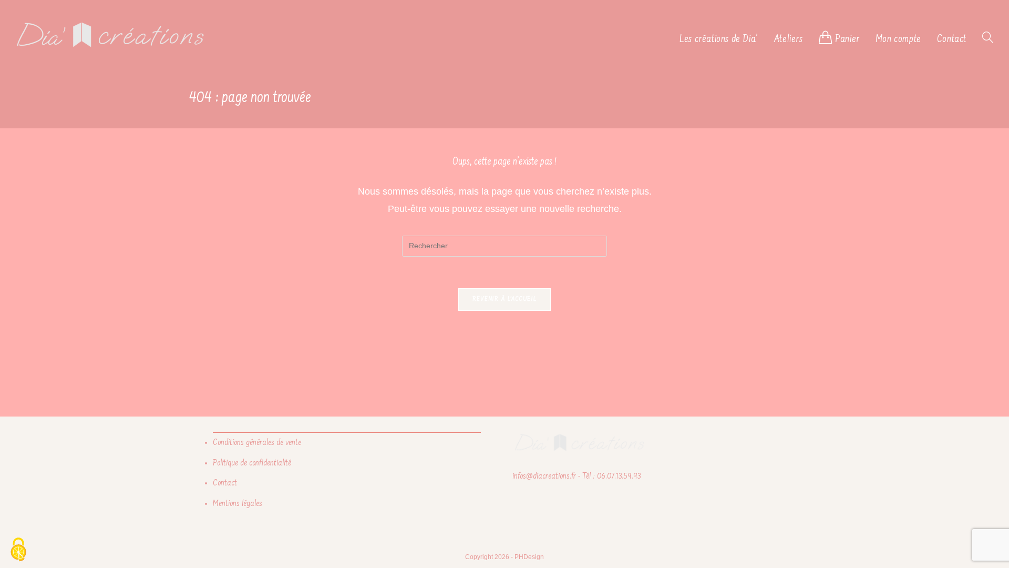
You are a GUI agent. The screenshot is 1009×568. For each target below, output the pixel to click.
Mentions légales (237, 504)
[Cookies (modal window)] (18, 550)
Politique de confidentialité (252, 463)
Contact (225, 483)
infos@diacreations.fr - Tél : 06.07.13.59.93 (576, 476)
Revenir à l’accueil (504, 299)
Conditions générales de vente (257, 443)
